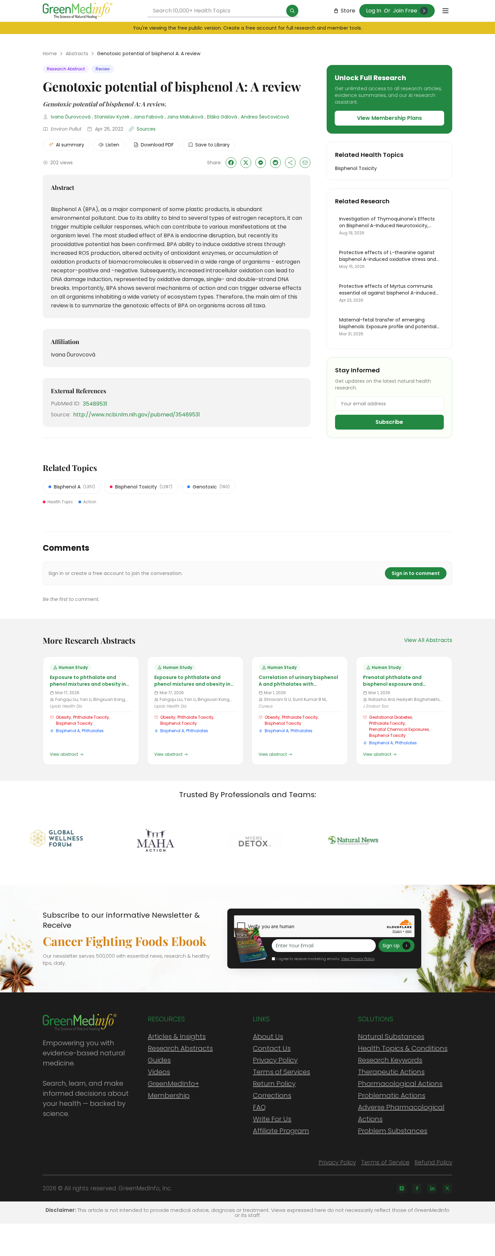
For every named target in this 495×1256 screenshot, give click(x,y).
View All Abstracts (428, 640)
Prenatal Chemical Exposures (399, 729)
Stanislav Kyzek (112, 116)
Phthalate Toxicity (91, 717)
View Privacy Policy (357, 958)
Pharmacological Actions (400, 1083)
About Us (268, 1036)
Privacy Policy (275, 1060)
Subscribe (389, 422)
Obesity (63, 717)
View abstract (64, 754)
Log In (373, 10)
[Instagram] (402, 1188)
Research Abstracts (180, 1048)
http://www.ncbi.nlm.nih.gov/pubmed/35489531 (136, 414)
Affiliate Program (281, 1130)
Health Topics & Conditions (403, 1048)
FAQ (259, 1107)
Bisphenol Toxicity (74, 723)
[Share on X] (245, 162)
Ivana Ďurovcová (71, 116)
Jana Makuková (185, 116)
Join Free (405, 10)
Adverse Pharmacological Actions (401, 1113)
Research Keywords (390, 1060)
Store (348, 10)
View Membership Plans (389, 118)
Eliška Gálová (222, 116)
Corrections (272, 1095)
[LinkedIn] (432, 1188)
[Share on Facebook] (231, 162)
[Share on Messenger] (260, 162)
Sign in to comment (416, 573)
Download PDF (157, 144)
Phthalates (93, 731)
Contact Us (272, 1048)
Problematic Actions (391, 1095)
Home (50, 53)
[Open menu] (445, 11)
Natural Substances (391, 1036)
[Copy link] (290, 162)
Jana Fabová (148, 116)
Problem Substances (392, 1130)
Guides (159, 1060)
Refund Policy (433, 1162)
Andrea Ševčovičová (265, 116)
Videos (159, 1072)
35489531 (95, 404)
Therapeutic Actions (391, 1072)
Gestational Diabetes (390, 717)
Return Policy (274, 1083)
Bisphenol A (68, 731)
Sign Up (391, 945)
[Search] (292, 11)
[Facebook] (417, 1188)
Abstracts (77, 53)
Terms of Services (281, 1072)
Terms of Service (385, 1162)
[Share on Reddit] (275, 162)
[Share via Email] (305, 162)
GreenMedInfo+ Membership (173, 1089)
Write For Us (272, 1119)
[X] (447, 1188)
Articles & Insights (177, 1036)
